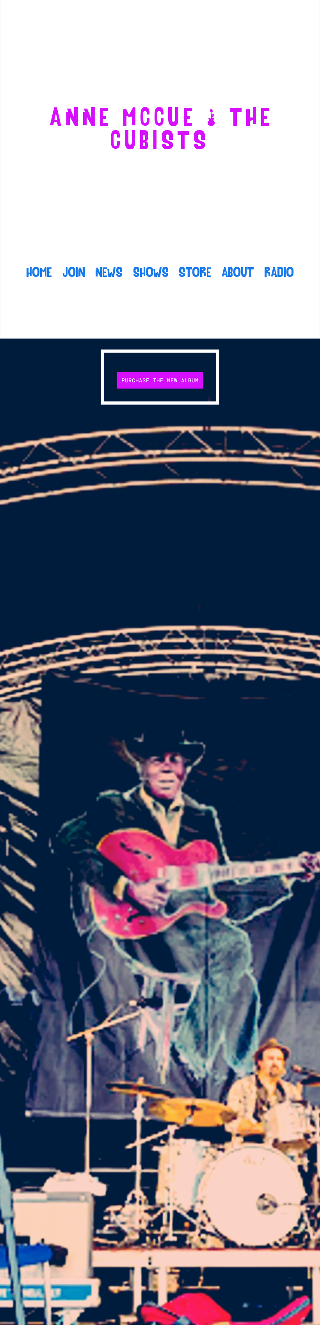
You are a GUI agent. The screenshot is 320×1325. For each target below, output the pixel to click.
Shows (151, 273)
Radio (279, 273)
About (238, 273)
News (109, 273)
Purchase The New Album (160, 380)
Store (195, 273)
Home (39, 273)
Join (73, 273)
